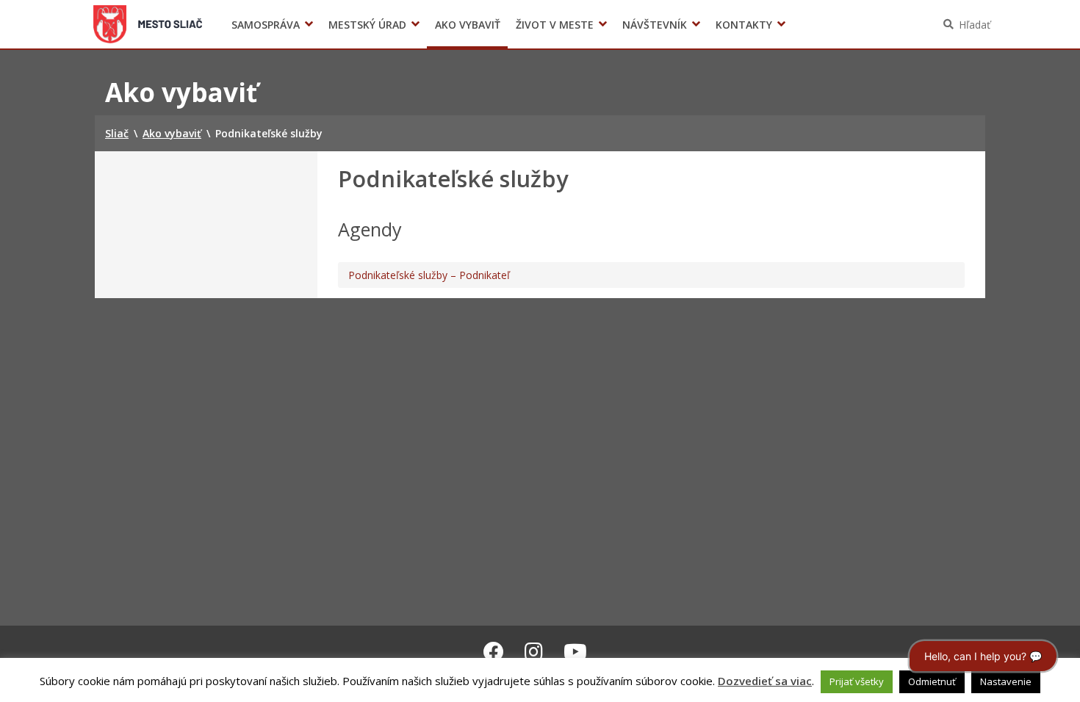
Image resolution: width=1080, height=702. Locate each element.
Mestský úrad (367, 25)
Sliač (148, 24)
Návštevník (654, 25)
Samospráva (265, 25)
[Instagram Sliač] (534, 651)
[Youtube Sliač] (575, 651)
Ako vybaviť (467, 25)
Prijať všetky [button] (856, 681)
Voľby (760, 25)
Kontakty (744, 25)
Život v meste (555, 25)
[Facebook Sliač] (493, 651)
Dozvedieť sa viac (765, 680)
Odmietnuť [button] (932, 681)
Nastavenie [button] (1006, 681)
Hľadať (974, 25)
